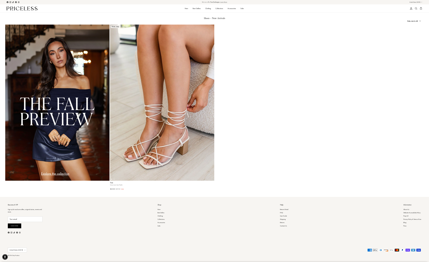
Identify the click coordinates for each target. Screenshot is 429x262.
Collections (219, 8)
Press (404, 226)
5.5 (117, 177)
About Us (406, 209)
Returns (282, 222)
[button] (5, 257)
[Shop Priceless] (22, 8)
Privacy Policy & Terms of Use (412, 219)
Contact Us (283, 226)
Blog (404, 222)
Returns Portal (284, 209)
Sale (242, 8)
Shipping (283, 219)
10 (207, 177)
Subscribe (14, 226)
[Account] (410, 8)
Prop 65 (405, 216)
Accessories (232, 8)
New (186, 8)
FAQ (281, 213)
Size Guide (283, 216)
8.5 (185, 177)
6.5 (139, 177)
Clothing (208, 8)
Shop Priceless (16, 255)
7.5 (162, 177)
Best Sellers (197, 8)
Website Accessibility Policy (412, 213)
